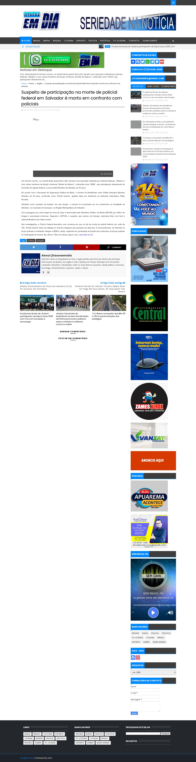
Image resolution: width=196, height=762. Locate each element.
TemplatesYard (26, 758)
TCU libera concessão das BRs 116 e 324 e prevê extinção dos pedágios (108, 316)
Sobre (146, 642)
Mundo (39, 738)
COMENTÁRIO (168, 86)
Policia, (51, 110)
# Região (40, 240)
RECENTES (138, 86)
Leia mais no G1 (86, 235)
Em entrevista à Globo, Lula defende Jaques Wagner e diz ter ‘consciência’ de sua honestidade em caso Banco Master (159, 125)
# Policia (31, 240)
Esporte (81, 40)
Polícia (93, 40)
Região (57, 40)
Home (23, 83)
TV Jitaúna (119, 40)
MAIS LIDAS (153, 86)
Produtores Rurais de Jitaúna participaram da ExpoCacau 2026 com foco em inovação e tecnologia (138, 46)
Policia (31, 83)
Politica (166, 633)
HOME (27, 40)
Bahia (46, 40)
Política (105, 40)
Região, (58, 110)
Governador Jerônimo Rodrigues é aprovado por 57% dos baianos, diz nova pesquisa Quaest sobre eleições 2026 (159, 153)
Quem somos (159, 642)
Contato (134, 40)
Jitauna (150, 637)
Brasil (36, 40)
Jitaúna (68, 40)
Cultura (48, 734)
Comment (116, 247)
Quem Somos (150, 40)
